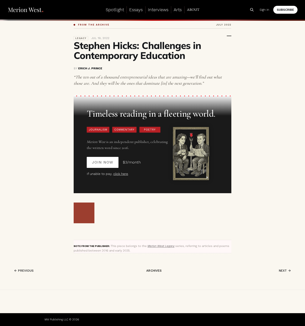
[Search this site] (252, 10)
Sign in (264, 10)
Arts (178, 9)
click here (120, 174)
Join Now (102, 162)
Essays (136, 9)
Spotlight (115, 9)
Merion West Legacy (161, 246)
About (193, 9)
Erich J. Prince (90, 68)
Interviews (158, 9)
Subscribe (285, 10)
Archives (154, 270)
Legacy (81, 38)
